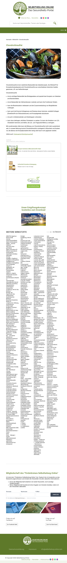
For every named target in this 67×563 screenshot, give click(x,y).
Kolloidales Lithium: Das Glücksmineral (26, 406)
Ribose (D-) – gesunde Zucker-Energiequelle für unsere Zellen (38, 421)
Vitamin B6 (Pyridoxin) (50, 373)
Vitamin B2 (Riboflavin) (50, 366)
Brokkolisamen (10, 349)
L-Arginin (23, 423)
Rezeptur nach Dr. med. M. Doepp (25, 166)
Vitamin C (49, 383)
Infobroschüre (44, 559)
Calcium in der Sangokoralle (10, 361)
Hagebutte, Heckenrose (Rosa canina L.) (25, 328)
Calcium (8, 356)
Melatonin (36, 285)
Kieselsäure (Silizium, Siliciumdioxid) (26, 383)
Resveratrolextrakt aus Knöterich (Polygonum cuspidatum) (39, 412)
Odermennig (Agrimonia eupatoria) (37, 327)
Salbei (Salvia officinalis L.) (37, 450)
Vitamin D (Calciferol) (52, 386)
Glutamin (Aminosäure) (24, 296)
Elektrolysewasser (11, 438)
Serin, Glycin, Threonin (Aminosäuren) (51, 258)
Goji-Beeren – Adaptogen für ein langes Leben (25, 307)
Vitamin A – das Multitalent (51, 349)
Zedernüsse (50, 419)
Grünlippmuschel (27, 134)
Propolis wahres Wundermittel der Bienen (38, 390)
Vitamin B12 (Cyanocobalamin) (52, 355)
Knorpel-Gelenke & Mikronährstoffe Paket (29, 149)
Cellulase (8, 373)
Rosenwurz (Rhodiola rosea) (38, 431)
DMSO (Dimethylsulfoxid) (11, 422)
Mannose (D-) (37, 276)
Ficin (22, 252)
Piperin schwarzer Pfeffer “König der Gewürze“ (38, 377)
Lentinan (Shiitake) (39, 239)
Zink (48, 423)
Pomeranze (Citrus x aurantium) (39, 385)
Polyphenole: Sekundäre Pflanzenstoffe (38, 381)
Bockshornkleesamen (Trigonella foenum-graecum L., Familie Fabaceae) (12, 332)
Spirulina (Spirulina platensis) (52, 277)
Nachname (24, 491)
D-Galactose (9, 408)
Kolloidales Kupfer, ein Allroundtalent (26, 403)
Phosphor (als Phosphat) (37, 373)
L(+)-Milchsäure (25, 426)
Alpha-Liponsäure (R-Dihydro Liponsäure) (12, 250)
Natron (36, 316)
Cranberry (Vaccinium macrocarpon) (12, 395)
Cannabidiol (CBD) (11, 364)
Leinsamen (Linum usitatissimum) (39, 236)
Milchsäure (37, 288)
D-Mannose (9, 410)
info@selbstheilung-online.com (51, 549)
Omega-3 (36, 337)
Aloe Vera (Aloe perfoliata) (10, 247)
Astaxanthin (9, 288)
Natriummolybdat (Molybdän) (38, 311)
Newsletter (35, 18)
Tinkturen (49, 315)
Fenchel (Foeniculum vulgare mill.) (26, 250)
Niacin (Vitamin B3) (39, 324)
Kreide (22, 417)
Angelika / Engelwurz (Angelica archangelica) (12, 259)
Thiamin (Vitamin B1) (52, 303)
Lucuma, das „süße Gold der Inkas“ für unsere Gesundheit (39, 261)
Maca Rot (36, 267)
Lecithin (23, 427)
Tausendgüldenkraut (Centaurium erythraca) (52, 300)
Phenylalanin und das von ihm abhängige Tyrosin (39, 370)
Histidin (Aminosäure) (24, 346)
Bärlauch (8, 298)
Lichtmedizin (37, 242)
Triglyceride (50, 326)
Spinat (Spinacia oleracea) (51, 272)
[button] (62, 30)
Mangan (36, 275)
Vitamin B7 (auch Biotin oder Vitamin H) (52, 377)
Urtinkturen (50, 343)
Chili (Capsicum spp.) (12, 374)
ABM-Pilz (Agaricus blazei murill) (11, 236)
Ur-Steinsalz (50, 341)
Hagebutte (23, 325)
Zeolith (49, 420)
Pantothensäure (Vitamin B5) (38, 358)
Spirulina (49, 275)
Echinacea (9, 425)
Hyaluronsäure (25, 355)
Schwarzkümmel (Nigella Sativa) (51, 250)
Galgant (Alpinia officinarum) (25, 274)
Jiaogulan (23, 365)
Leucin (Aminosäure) (39, 240)
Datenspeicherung (19, 498)
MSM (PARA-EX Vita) (39, 295)
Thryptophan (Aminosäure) (50, 309)
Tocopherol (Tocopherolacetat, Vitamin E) (52, 318)
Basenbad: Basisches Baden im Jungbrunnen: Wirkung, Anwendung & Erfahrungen (12, 303)
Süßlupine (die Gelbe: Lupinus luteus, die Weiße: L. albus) (52, 295)
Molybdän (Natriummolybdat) (39, 290)
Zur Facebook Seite (12, 524)
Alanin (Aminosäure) (11, 242)
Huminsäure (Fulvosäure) (24, 352)
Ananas (8, 257)
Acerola (8, 239)
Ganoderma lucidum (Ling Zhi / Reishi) (26, 279)
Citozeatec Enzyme (11, 383)
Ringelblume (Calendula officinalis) (37, 426)
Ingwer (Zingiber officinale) (25, 357)
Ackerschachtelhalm (11, 240)
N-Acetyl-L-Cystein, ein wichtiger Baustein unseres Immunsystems (39, 304)
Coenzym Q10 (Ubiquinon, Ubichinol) (12, 385)
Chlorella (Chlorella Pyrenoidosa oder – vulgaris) (11, 377)
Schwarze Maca (51, 245)
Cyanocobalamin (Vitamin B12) (10, 403)
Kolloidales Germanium (24, 398)
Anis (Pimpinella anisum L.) (10, 265)
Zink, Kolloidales (51, 425)
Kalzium (23, 375)
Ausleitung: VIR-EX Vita (12, 289)
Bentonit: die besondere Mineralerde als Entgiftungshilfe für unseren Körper (12, 316)
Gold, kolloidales (25, 310)
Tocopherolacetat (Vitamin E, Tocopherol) (51, 322)
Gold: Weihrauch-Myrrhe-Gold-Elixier (26, 312)
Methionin (36, 286)
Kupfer (22, 422)
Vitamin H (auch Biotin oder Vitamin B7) (52, 395)
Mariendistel (37, 277)
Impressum (33, 549)
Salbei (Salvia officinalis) (37, 453)
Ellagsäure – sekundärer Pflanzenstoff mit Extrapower (11, 442)
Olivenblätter (37, 331)
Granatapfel (24, 315)
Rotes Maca (37, 438)
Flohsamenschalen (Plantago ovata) (26, 257)
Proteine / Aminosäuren (37, 394)
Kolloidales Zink (25, 408)
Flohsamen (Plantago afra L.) (25, 254)
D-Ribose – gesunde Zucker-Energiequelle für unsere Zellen (11, 413)
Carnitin (8, 365)
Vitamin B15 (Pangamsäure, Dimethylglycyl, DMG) (52, 362)
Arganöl (8, 272)
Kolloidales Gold (25, 401)
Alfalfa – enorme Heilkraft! (10, 244)
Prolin (35, 387)
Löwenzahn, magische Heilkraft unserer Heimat (39, 257)
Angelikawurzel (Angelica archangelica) (12, 262)
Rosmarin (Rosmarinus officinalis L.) (37, 435)
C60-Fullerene (10, 353)
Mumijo (36, 297)
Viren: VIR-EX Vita (51, 347)
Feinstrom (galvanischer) (24, 247)
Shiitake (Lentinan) (52, 261)
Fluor (22, 260)
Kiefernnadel (24, 381)
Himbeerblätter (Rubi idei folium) (26, 343)
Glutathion (23, 301)
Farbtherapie (24, 245)
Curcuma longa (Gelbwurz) (10, 400)
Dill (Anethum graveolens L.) (10, 419)
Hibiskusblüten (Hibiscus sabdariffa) (26, 340)
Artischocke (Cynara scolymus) (11, 275)
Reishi (35, 404)
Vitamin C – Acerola (52, 384)
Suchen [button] (54, 23)
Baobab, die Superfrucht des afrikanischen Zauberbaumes (10, 295)
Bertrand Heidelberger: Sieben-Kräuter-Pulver (12, 320)
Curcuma (8, 398)
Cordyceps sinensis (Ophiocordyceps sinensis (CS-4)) (11, 392)
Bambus (8, 291)
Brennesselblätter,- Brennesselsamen (11, 346)
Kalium (22, 374)
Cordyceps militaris (11, 389)
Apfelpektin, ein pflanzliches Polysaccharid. (10, 269)
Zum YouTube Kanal (51, 524)
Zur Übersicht (57, 232)
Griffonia (23, 319)
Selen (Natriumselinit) (51, 254)
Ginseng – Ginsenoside (24, 291)
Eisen (7, 433)
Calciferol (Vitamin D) (12, 355)
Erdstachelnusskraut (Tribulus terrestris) (26, 242)
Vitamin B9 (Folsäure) (50, 380)
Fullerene (23, 270)
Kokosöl (23, 392)
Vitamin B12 (50, 353)
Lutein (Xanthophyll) (39, 264)
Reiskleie (36, 408)
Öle (35, 329)
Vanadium (49, 346)
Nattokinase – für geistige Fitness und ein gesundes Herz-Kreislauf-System (39, 320)
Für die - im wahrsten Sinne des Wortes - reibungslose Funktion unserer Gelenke (36, 151)
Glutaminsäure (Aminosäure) (25, 299)
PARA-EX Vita (37, 362)
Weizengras (50, 407)
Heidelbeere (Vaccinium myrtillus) (26, 331)
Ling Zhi (36, 243)
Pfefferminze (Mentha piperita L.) (39, 366)
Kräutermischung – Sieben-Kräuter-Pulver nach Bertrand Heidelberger (26, 414)
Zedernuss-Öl (50, 417)
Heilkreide (23, 338)
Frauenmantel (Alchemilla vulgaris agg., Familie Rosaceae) (26, 267)
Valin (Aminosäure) (52, 344)
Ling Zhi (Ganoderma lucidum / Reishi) (39, 245)
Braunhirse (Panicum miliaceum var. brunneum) (12, 340)
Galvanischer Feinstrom (24, 277)
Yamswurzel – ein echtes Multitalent (52, 415)
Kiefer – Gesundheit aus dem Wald (26, 379)
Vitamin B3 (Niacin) (52, 368)
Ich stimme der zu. (22, 498)
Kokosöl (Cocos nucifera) (25, 394)
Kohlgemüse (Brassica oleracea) (26, 389)
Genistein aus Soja (26, 282)
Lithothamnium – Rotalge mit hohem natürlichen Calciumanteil (39, 252)
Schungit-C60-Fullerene (51, 242)
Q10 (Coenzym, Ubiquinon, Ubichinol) (39, 400)
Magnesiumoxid (38, 273)
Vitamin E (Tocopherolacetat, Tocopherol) (52, 390)
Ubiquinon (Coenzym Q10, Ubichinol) (52, 339)
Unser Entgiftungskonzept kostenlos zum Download (33, 208)
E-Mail (37, 491)
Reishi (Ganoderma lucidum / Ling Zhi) (39, 406)
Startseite (8, 39)
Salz (48, 236)
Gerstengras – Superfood (24, 287)
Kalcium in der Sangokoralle (24, 372)
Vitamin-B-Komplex (52, 398)
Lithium (36, 248)
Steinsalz (49, 283)
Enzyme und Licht (25, 240)
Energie (23, 236)
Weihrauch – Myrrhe (52, 399)
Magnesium (37, 272)
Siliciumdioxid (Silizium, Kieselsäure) (50, 264)
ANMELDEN (56, 494)
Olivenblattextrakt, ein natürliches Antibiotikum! (39, 334)
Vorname (8, 491)
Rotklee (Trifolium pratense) (38, 447)
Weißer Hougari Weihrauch (51, 404)
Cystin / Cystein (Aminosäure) (10, 406)
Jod (22, 367)
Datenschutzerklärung (16, 549)
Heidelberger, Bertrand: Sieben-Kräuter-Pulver (25, 335)
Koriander (23, 410)
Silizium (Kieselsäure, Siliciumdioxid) (52, 268)
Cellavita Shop (25, 18)
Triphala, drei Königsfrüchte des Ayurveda (52, 329)
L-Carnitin (23, 425)
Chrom (8, 381)
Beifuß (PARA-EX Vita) (12, 310)
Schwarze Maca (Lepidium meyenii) (52, 247)
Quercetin (36, 402)
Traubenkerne (50, 325)
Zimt (48, 422)
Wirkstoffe (15, 39)
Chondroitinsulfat (11, 380)
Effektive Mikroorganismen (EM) (12, 427)
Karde (22, 377)
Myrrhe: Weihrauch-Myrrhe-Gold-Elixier (39, 299)
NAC (35, 307)
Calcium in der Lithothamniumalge (11, 358)
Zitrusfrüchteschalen (52, 426)
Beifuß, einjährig (10, 312)
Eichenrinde (9, 429)
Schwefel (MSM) (51, 252)
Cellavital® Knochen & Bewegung (27, 164)
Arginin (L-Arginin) (11, 273)
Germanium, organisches (24, 284)
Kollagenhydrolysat (26, 396)
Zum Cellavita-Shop (33, 186)
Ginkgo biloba (24, 289)
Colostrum (9, 387)
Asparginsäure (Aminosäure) (10, 285)
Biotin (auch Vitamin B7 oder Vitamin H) (12, 323)
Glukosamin (17, 134)
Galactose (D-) (24, 272)
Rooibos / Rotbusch (39, 429)
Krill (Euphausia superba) (25, 419)
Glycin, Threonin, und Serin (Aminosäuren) (26, 303)
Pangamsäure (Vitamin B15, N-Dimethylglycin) (38, 355)
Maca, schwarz (38, 270)
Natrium (36, 309)
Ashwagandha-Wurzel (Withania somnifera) (12, 282)
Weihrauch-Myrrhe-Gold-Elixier (52, 401)
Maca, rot (36, 269)
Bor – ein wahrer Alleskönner (10, 336)
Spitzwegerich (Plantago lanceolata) (50, 280)
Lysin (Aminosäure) (39, 266)
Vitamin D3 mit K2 (52, 387)
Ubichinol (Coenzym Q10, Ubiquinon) (52, 336)
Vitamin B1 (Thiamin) (52, 352)
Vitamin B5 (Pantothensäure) (52, 370)
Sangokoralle (50, 237)
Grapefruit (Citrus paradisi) (25, 317)
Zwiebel (49, 427)
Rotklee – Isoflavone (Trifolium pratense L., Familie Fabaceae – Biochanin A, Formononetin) (39, 442)
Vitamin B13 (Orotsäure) (50, 358)
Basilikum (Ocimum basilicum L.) (11, 308)
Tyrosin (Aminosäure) (50, 333)
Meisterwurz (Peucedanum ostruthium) (37, 282)
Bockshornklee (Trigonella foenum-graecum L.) (11, 327)
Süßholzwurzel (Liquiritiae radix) (51, 288)
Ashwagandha (10, 280)
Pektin (35, 364)
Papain (36, 361)
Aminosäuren (9, 252)
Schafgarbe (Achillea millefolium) (52, 239)
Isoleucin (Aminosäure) (24, 363)
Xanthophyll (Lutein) (52, 413)
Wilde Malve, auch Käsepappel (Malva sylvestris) (52, 410)
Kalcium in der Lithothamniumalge (26, 369)
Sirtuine (49, 270)
